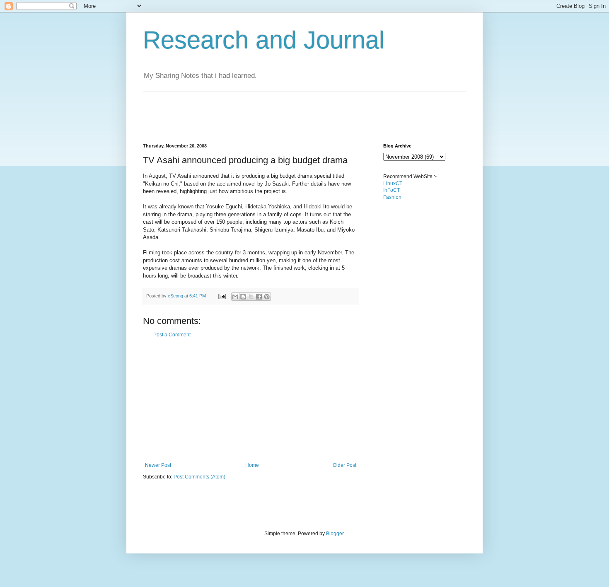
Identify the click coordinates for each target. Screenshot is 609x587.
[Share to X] (251, 296)
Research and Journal (263, 40)
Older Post (344, 465)
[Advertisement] (294, 110)
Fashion (392, 197)
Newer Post (158, 465)
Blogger (334, 533)
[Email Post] (221, 295)
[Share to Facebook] (259, 296)
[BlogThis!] (243, 296)
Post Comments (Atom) (199, 477)
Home (252, 465)
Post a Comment (172, 335)
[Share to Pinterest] (267, 296)
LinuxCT (392, 183)
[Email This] (235, 296)
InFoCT (391, 190)
